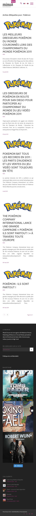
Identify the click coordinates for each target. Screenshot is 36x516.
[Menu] (30, 3)
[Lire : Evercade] (4, 495)
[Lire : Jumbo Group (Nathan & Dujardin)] (4, 480)
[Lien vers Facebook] (24, 513)
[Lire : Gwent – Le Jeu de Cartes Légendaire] (4, 490)
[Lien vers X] (26, 513)
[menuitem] (20, 3)
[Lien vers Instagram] (29, 513)
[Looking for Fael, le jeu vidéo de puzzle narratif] (18, 416)
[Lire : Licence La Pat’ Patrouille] (4, 485)
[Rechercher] (20, 3)
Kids (4, 54)
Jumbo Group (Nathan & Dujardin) (15, 479)
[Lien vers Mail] (32, 513)
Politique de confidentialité (10, 356)
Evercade (9, 494)
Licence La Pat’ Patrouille (13, 484)
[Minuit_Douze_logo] (15, 3)
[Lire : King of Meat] (4, 500)
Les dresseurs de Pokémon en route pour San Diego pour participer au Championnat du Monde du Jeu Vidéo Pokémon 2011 (18, 103)
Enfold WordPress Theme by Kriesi (19, 511)
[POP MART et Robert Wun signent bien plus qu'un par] (18, 447)
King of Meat (10, 499)
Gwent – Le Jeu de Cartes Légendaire (16, 489)
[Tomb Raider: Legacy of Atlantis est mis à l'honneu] (18, 385)
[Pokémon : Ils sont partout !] (18, 273)
